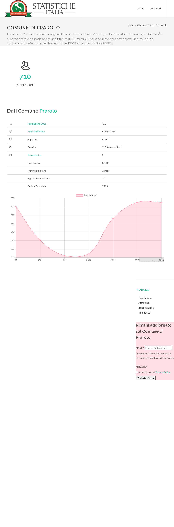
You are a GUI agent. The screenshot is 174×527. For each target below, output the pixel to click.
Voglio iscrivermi (145, 378)
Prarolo (163, 25)
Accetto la (146, 372)
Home (131, 25)
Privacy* (141, 367)
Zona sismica (34, 155)
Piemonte (141, 25)
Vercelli (153, 25)
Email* (140, 348)
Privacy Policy (162, 372)
